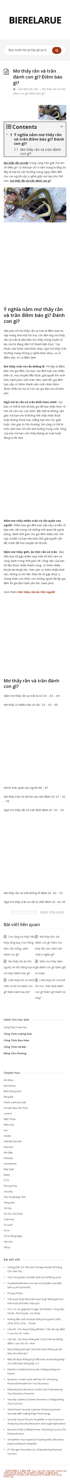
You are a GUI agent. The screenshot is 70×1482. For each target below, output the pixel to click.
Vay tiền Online (54, 1471)
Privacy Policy (15, 1293)
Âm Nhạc (8, 1080)
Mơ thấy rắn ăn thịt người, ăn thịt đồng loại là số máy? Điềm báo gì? (19, 967)
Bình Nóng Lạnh (12, 1091)
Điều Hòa (9, 1124)
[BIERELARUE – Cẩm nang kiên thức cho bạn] (35, 19)
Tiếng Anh (9, 1202)
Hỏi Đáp (8, 1152)
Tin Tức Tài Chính (13, 1213)
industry (8, 1158)
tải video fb (20, 1472)
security (8, 1191)
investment (10, 1163)
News (7, 1174)
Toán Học (9, 1219)
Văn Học (8, 1241)
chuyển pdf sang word (28, 1474)
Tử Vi (6, 1230)
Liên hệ (26, 1471)
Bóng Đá (8, 1096)
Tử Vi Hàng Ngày (13, 1236)
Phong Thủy (10, 1186)
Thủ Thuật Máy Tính (15, 1197)
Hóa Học (8, 1147)
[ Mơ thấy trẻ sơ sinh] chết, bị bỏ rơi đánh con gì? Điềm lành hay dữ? (19, 986)
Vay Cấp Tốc (39, 1471)
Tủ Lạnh (8, 1225)
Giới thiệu (12, 1471)
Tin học (8, 1208)
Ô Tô (6, 1180)
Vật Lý (7, 1247)
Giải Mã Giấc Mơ (28, 89)
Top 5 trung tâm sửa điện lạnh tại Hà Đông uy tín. (34, 1277)
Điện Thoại (9, 1119)
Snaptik (46, 1474)
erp (6, 1130)
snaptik (31, 1472)
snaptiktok (10, 1474)
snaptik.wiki (51, 1472)
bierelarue (10, 1085)
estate (7, 1135)
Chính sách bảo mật (15, 1102)
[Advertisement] (35, 263)
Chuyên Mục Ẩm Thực (16, 1108)
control (8, 1113)
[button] (56, 50)
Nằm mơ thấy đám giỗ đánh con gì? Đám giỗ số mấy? (50, 967)
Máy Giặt (9, 1169)
